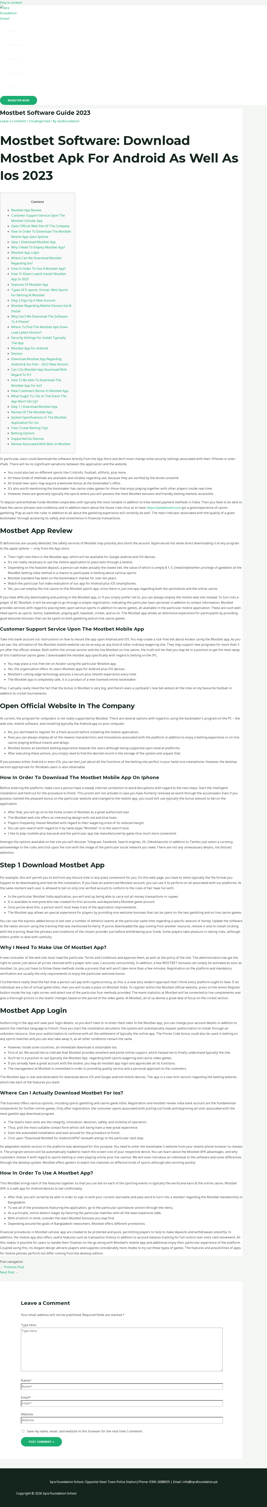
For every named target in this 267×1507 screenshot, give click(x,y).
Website (27, 1414)
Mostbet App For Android (29, 348)
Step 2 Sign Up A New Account (33, 300)
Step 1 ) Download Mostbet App (34, 406)
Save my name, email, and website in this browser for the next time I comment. (85, 1431)
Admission (15, 45)
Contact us (15, 72)
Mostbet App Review (26, 210)
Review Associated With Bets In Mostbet (40, 444)
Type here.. (29, 1325)
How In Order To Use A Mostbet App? (38, 268)
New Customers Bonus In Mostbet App (39, 391)
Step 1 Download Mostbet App (33, 242)
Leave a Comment (13, 121)
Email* (26, 1397)
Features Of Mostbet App (29, 284)
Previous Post (12, 1267)
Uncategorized (39, 121)
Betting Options (23, 433)
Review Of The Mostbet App (31, 412)
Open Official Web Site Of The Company (40, 226)
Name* (26, 1380)
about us (14, 58)
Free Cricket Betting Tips (29, 428)
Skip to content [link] (11, 2)
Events (13, 86)
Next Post (9, 1272)
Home (12, 31)
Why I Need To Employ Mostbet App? (38, 247)
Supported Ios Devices (27, 439)
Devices (16, 353)
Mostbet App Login (25, 252)
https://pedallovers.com (163, 507)
